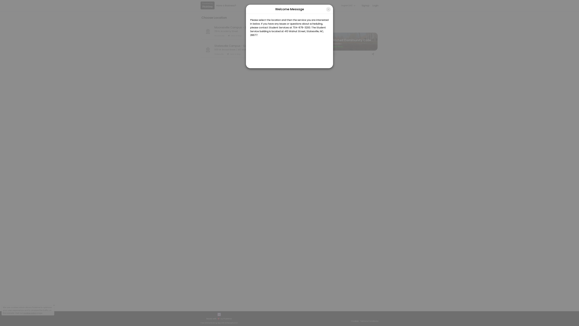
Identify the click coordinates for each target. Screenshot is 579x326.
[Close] (328, 9)
